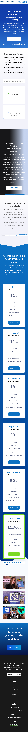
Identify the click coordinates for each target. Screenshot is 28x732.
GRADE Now (14, 39)
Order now (14, 322)
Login (14, 692)
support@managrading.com (14, 717)
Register (14, 694)
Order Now (14, 368)
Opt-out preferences (14, 697)
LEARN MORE (14, 188)
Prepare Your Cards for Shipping (14, 710)
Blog (14, 685)
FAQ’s (14, 687)
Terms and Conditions (14, 690)
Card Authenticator (14, 707)
